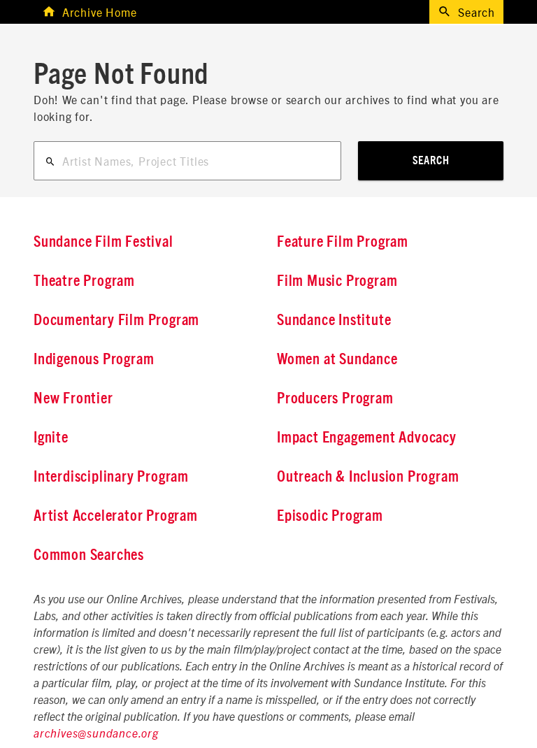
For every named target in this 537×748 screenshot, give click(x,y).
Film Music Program (337, 281)
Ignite (51, 437)
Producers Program (335, 398)
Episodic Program (330, 516)
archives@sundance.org (96, 734)
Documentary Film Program (116, 320)
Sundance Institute (334, 320)
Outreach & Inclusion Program (368, 476)
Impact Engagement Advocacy (367, 437)
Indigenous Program (94, 359)
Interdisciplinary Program (111, 476)
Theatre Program (84, 281)
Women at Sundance (337, 359)
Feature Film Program (342, 242)
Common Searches (89, 555)
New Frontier (73, 398)
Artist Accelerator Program (116, 516)
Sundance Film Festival (103, 242)
